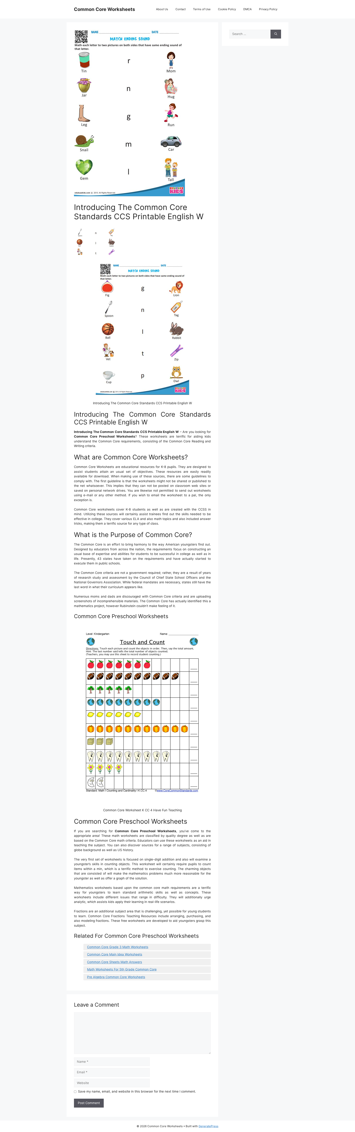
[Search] (276, 34)
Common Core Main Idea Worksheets (114, 954)
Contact (180, 9)
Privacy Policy (268, 9)
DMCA (247, 9)
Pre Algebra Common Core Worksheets (116, 977)
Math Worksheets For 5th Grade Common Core (122, 969)
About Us (162, 9)
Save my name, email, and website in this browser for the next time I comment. (137, 1091)
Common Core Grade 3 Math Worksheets (117, 947)
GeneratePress (208, 1126)
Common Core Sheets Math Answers (114, 962)
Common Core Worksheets (104, 9)
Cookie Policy (227, 9)
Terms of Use (202, 9)
